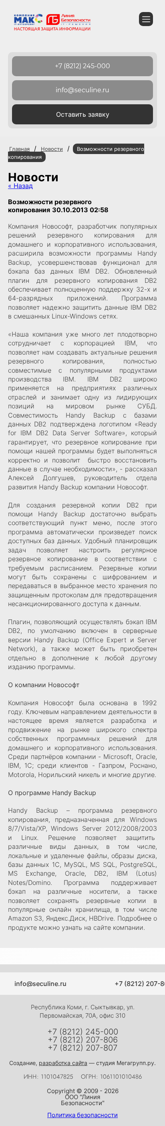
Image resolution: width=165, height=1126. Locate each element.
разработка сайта (63, 1062)
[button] (82, 114)
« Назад (20, 186)
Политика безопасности (82, 1115)
